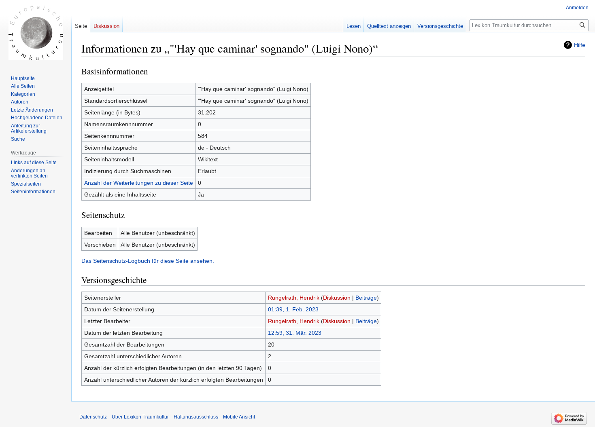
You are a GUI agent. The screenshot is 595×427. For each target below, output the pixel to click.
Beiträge (366, 297)
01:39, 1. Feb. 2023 (293, 309)
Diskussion (337, 297)
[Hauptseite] (35, 32)
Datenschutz (93, 417)
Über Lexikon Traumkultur (140, 417)
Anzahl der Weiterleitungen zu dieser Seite (138, 183)
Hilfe (579, 45)
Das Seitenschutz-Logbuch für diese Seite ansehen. (147, 261)
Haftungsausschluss (196, 417)
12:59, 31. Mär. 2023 (294, 333)
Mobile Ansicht (239, 417)
